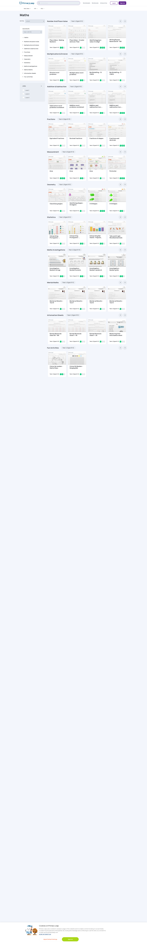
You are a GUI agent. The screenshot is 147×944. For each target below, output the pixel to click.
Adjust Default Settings (50, 939)
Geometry (27, 59)
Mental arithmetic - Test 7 (76, 302)
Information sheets (30, 73)
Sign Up (122, 3)
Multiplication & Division (31, 45)
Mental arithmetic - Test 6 (96, 302)
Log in (114, 3)
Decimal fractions (76, 138)
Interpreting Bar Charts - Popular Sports (95, 236)
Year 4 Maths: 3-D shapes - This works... (96, 207)
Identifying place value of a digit (95, 41)
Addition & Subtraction (31, 48)
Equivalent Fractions (57, 138)
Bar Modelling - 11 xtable (115, 73)
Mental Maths (28, 70)
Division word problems (54, 73)
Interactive (103, 3)
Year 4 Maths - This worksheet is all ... (75, 141)
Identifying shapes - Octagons (76, 204)
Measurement (28, 55)
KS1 (35, 8)
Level (24, 86)
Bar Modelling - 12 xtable (96, 73)
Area (51, 171)
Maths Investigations (30, 66)
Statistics (27, 62)
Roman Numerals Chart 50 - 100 (56, 334)
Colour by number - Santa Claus (56, 367)
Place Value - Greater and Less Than (77, 41)
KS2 (42, 8)
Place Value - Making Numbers (57, 41)
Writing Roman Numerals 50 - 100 (115, 40)
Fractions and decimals (114, 139)
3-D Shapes (93, 204)
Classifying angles (56, 204)
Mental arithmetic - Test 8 (56, 302)
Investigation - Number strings (55, 269)
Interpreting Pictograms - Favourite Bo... (55, 237)
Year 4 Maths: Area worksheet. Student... (56, 174)
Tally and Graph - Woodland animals (115, 237)
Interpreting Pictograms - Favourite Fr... (74, 236)
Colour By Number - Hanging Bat (76, 367)
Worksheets (86, 3)
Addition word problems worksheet (77, 106)
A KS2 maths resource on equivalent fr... (56, 141)
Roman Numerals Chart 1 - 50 (75, 334)
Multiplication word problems (76, 73)
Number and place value (31, 41)
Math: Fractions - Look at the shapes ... (96, 141)
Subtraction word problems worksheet (57, 106)
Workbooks (95, 3)
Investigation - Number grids (114, 269)
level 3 (27, 97)
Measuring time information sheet (115, 334)
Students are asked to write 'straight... (57, 207)
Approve (70, 939)
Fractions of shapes (96, 138)
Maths (26, 37)
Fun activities (28, 77)
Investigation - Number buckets (75, 269)
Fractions (27, 52)
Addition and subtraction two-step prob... (95, 106)
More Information (45, 934)
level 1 (27, 90)
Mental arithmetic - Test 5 (116, 302)
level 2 (27, 94)
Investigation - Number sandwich (96, 269)
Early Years (26, 8)
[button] (120, 21)
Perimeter (113, 171)
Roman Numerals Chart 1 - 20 (95, 334)
